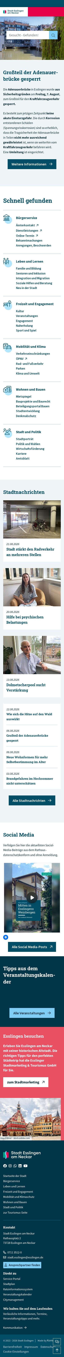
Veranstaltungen (27, 316)
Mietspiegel (23, 396)
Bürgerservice (26, 218)
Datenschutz (48, 1346)
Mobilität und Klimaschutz (18, 1197)
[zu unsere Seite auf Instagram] (10, 1166)
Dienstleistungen (27, 231)
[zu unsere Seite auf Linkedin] (20, 1166)
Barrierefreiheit (12, 1346)
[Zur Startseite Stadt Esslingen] (22, 1154)
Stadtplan (9, 1284)
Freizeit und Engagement (35, 304)
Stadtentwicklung (28, 411)
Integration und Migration (33, 278)
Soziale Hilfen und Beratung (34, 283)
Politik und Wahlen (28, 444)
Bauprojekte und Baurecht (33, 401)
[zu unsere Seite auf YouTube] (25, 1166)
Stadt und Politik (28, 432)
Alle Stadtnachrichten (29, 800)
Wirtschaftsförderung (30, 449)
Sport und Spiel (26, 330)
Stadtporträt (24, 439)
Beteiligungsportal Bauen (32, 406)
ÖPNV (19, 359)
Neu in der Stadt (26, 288)
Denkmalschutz (26, 416)
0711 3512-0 (14, 1252)
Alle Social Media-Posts (29, 947)
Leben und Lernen (29, 261)
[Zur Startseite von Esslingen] (14, 12)
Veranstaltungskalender (17, 1294)
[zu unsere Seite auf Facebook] (5, 1166)
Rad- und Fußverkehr (29, 364)
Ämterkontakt (25, 225)
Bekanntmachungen (29, 240)
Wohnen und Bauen (30, 389)
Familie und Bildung (28, 268)
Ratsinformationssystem (18, 1289)
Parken (20, 368)
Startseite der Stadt (14, 1176)
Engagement (24, 321)
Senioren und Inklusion (31, 273)
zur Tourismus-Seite (15, 1212)
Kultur (20, 311)
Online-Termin (25, 236)
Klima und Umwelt (28, 373)
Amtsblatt (23, 458)
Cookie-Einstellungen (16, 1351)
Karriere (21, 454)
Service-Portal (11, 1278)
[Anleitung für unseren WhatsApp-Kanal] (15, 1166)
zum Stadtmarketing (23, 1082)
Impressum (31, 1346)
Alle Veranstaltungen (29, 1013)
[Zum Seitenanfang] (57, 1350)
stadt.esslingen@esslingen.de (25, 1257)
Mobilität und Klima (31, 346)
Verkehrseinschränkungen (33, 354)
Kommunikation (13, 1327)
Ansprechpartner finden (24, 1265)
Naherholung (24, 326)
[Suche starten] (53, 35)
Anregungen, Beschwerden (33, 245)
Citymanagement (13, 1299)
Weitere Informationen (29, 164)
